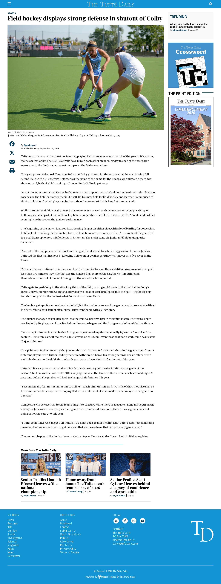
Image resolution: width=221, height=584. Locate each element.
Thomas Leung (75, 491)
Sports (12, 13)
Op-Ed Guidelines (70, 534)
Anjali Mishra (30, 495)
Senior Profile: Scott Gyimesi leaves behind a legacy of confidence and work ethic (130, 485)
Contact (64, 527)
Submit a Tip (67, 530)
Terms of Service (69, 552)
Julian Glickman (179, 30)
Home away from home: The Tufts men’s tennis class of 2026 (85, 483)
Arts (10, 527)
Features (13, 523)
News (11, 520)
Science (12, 541)
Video (11, 552)
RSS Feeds (66, 545)
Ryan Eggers (30, 145)
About (63, 520)
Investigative (15, 538)
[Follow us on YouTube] (142, 520)
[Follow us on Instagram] (133, 520)
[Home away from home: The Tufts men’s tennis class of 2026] (86, 464)
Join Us (64, 538)
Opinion (12, 530)
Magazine (13, 545)
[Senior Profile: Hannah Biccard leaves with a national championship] (41, 464)
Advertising (66, 541)
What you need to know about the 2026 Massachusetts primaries (189, 25)
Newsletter (14, 556)
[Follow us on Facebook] (125, 520)
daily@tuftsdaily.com (125, 543)
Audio (11, 548)
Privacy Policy (68, 548)
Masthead (66, 523)
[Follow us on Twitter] (116, 520)
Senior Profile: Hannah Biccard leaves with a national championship (41, 485)
